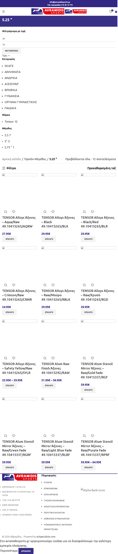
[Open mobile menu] (3, 11)
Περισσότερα (9, 550)
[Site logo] (48, 11)
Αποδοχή (26, 551)
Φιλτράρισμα (11, 51)
